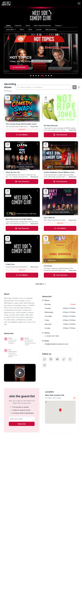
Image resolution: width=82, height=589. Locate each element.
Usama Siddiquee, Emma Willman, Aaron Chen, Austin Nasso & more (59, 172)
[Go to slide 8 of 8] (51, 75)
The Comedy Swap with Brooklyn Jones (21, 124)
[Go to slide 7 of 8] (47, 75)
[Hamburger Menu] (79, 3)
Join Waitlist (23, 135)
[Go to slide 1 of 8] (30, 75)
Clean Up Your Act (13, 172)
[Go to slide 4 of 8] (38, 75)
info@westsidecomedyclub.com (56, 344)
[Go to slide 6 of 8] (43, 75)
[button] (60, 410)
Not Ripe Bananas (51, 126)
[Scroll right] (78, 55)
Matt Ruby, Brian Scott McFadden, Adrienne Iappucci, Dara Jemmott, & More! (20, 219)
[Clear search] (69, 87)
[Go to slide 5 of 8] (41, 75)
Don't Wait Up (49, 218)
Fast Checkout (61, 135)
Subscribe (22, 424)
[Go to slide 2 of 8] (33, 75)
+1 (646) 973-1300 (51, 336)
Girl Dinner (48, 266)
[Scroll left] (3, 55)
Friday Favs (10, 264)
